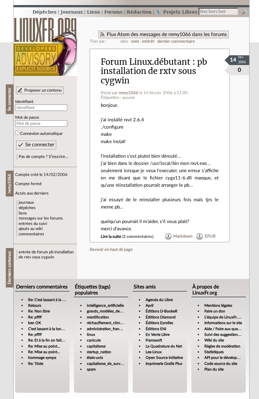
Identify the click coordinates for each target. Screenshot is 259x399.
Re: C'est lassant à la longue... (52, 300)
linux (91, 334)
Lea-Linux (154, 352)
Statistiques (214, 352)
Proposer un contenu (43, 90)
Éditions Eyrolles (159, 323)
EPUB (210, 237)
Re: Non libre (39, 311)
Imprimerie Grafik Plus (164, 364)
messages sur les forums (41, 218)
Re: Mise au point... (44, 346)
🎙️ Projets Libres (176, 12)
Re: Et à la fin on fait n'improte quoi (57, 340)
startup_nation (99, 352)
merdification (98, 317)
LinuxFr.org (45, 43)
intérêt (148, 41)
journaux (26, 202)
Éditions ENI (156, 329)
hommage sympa (42, 358)
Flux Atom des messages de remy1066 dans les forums (167, 34)
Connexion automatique (41, 134)
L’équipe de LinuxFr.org (223, 317)
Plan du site (214, 369)
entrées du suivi (33, 224)
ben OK (34, 323)
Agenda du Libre (159, 300)
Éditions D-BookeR (162, 311)
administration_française (107, 329)
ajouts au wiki (31, 229)
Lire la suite (111, 237)
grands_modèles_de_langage (110, 311)
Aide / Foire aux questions (226, 329)
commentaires (31, 234)
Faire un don (214, 311)
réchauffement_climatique (108, 323)
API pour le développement (227, 358)
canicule (94, 340)
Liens (93, 12)
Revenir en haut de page (111, 249)
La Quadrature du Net (164, 346)
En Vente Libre (158, 334)
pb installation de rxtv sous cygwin (154, 71)
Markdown (182, 237)
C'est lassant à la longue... (49, 329)
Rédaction (139, 12)
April (150, 305)
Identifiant (24, 102)
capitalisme (96, 346)
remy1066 (128, 93)
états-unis (95, 358)
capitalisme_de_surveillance (110, 364)
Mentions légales (218, 305)
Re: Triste (35, 364)
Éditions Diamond (161, 317)
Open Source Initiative (164, 358)
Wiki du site (214, 340)
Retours (34, 305)
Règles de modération (222, 346)
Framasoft (154, 340)
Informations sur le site (223, 323)
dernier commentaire (176, 41)
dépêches (27, 208)
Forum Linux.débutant (145, 62)
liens (23, 213)
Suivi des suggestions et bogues (230, 334)
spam (91, 369)
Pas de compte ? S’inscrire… (43, 157)
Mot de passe (27, 117)
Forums (113, 12)
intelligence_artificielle (105, 305)
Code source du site (220, 364)
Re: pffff (35, 317)
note (135, 41)
